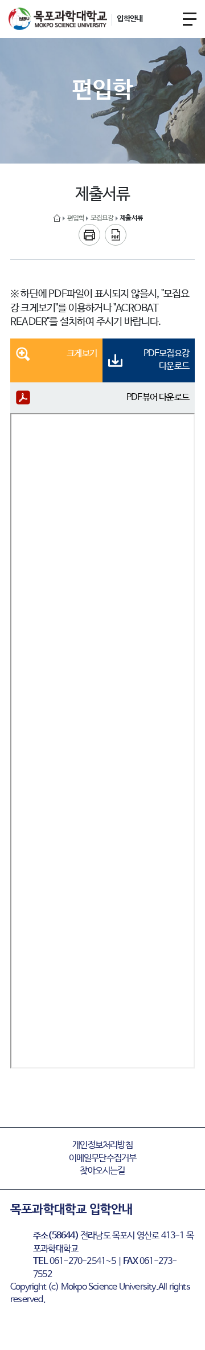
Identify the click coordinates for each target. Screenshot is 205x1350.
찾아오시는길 (102, 1170)
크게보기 (82, 353)
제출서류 (131, 218)
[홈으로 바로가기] (57, 218)
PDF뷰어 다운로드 (157, 397)
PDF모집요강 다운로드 (166, 360)
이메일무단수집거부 (103, 1158)
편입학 (76, 218)
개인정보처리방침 (102, 1145)
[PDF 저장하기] (115, 235)
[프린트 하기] (89, 235)
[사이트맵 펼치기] (189, 19)
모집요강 (102, 218)
